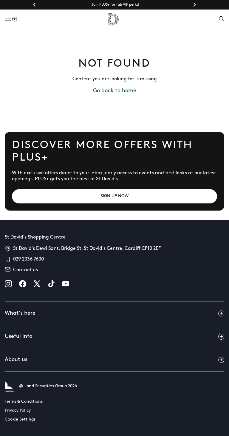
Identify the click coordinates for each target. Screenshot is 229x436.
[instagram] (8, 283)
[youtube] (65, 283)
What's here (20, 313)
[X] (37, 283)
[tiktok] (51, 283)
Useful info (18, 336)
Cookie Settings (20, 419)
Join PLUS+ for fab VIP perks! (115, 5)
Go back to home (114, 91)
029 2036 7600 (28, 259)
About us (16, 360)
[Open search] (221, 19)
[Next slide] (194, 5)
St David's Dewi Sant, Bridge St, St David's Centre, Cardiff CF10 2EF (87, 248)
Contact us (25, 270)
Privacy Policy (18, 410)
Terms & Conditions (24, 401)
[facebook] (22, 283)
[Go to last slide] (34, 5)
